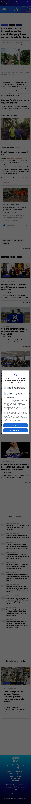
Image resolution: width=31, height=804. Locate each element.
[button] (15, 398)
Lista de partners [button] (21, 410)
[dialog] (16, 402)
